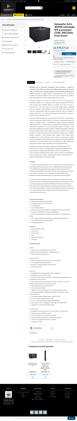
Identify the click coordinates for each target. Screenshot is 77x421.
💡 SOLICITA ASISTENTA (58, 82)
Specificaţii (39, 82)
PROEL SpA (62, 40)
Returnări (38, 396)
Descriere (31, 82)
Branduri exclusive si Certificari (23, 392)
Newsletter (67, 396)
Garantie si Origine (38, 394)
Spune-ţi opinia (67, 64)
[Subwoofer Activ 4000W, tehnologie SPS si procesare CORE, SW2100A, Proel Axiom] (39, 34)
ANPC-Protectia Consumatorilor (38, 399)
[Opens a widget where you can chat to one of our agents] (71, 418)
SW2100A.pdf (33, 333)
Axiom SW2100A (49, 339)
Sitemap (23, 395)
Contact (23, 393)
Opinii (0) (47, 82)
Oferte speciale (53, 396)
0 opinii (61, 64)
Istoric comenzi (68, 393)
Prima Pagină (67, 397)
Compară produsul (71, 61)
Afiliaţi (53, 394)
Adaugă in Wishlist (60, 61)
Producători (52, 391)
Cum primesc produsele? (38, 393)
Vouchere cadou (53, 393)
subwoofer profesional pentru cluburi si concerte (41, 341)
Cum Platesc (37, 391)
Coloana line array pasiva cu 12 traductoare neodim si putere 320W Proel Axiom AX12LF (45, 366)
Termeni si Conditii (38, 397)
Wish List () (67, 394)
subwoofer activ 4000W (59, 339)
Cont (68, 391)
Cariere (23, 396)
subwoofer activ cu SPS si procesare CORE (63, 341)
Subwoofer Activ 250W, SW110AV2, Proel (33, 364)
